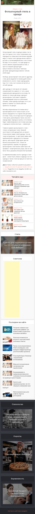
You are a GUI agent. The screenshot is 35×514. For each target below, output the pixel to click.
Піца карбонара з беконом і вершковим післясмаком (22, 357)
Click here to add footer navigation (17, 511)
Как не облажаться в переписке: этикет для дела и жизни (21, 194)
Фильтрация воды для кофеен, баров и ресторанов (21, 394)
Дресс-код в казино (20, 226)
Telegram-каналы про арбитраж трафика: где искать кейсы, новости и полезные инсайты (21, 330)
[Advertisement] (11, 289)
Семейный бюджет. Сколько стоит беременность (17, 493)
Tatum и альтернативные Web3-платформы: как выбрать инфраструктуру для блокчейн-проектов (22, 348)
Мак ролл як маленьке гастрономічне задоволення (21, 366)
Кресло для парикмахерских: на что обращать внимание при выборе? (21, 185)
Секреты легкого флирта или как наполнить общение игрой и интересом (17, 418)
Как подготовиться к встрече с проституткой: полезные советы (21, 339)
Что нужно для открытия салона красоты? (19, 211)
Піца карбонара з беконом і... (17, 455)
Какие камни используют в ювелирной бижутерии (21, 219)
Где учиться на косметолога (18, 201)
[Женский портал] (17, 2)
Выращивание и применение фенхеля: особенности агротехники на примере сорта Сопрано (17, 375)
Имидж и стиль (17, 9)
